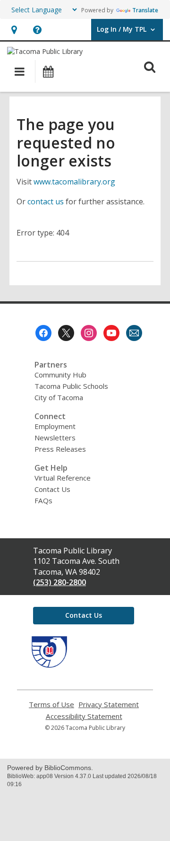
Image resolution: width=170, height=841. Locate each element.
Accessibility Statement (84, 716)
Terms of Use (51, 704)
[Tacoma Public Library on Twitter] (66, 333)
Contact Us (52, 489)
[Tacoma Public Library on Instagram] (89, 333)
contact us (45, 201)
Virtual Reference (62, 477)
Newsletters (55, 437)
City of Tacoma (58, 397)
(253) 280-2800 (59, 582)
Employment (55, 426)
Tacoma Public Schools (71, 386)
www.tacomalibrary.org (74, 181)
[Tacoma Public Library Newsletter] (134, 333)
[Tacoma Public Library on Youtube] (111, 333)
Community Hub (60, 374)
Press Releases (60, 449)
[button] (14, 29)
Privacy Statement (108, 704)
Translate (145, 10)
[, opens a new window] (49, 665)
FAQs (43, 500)
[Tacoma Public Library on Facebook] (43, 333)
